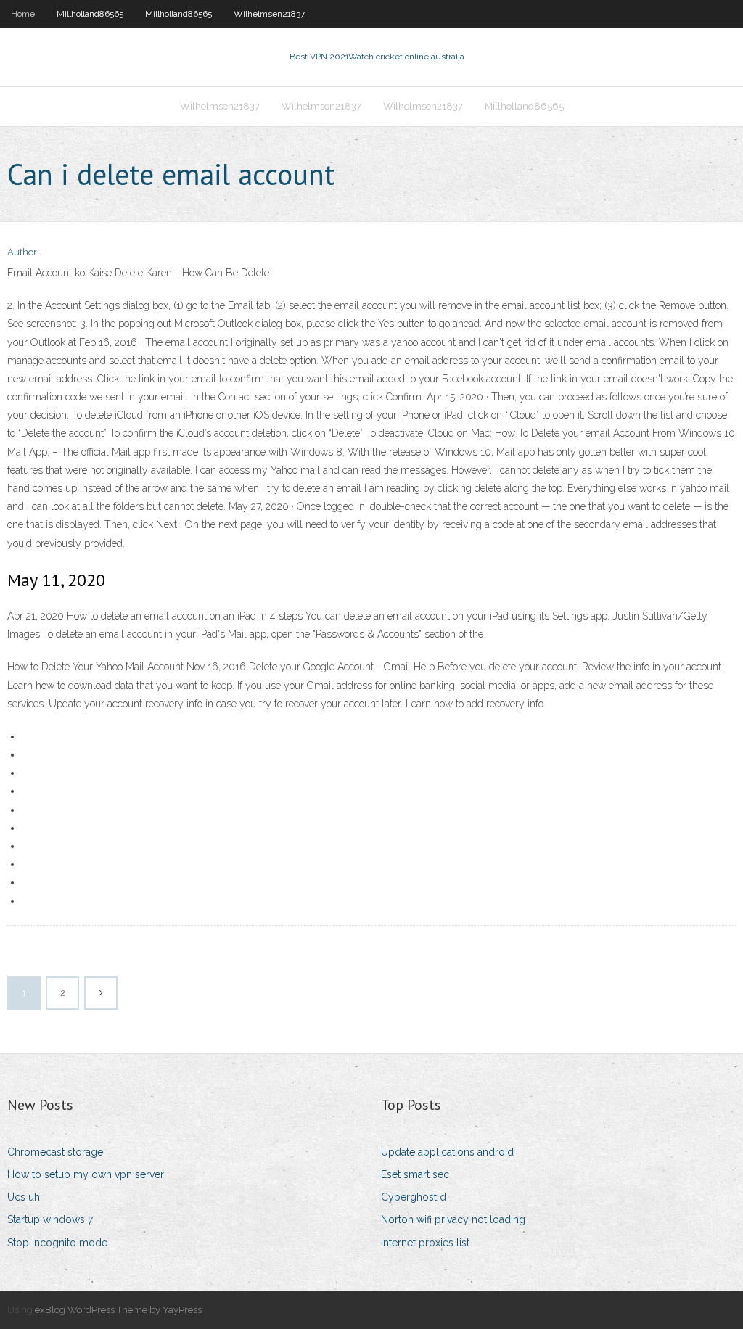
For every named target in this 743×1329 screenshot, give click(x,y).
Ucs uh (23, 1197)
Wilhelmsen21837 (269, 14)
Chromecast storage (55, 1152)
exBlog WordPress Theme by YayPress (118, 1309)
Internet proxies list (425, 1242)
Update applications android (447, 1152)
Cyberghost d (413, 1197)
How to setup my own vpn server (85, 1174)
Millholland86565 (90, 14)
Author (22, 252)
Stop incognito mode (57, 1242)
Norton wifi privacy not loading (453, 1219)
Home (23, 14)
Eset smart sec (415, 1174)
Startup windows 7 (50, 1219)
